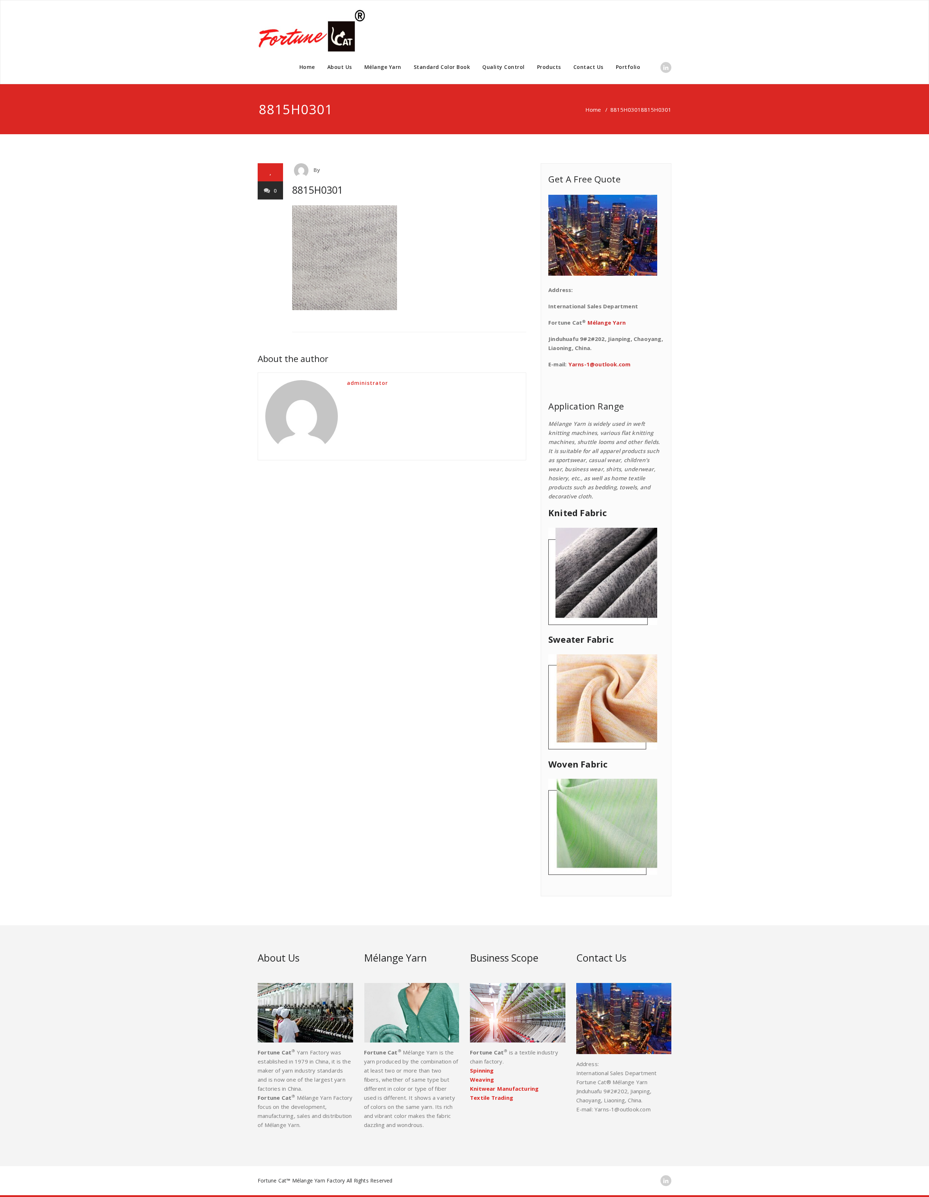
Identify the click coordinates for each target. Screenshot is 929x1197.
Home (307, 66)
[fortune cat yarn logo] (312, 30)
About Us (339, 66)
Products (549, 66)
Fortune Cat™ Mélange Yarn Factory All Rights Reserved (325, 1180)
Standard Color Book (442, 66)
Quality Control (503, 66)
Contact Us (588, 66)
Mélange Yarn (382, 66)
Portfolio (628, 66)
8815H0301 (625, 109)
